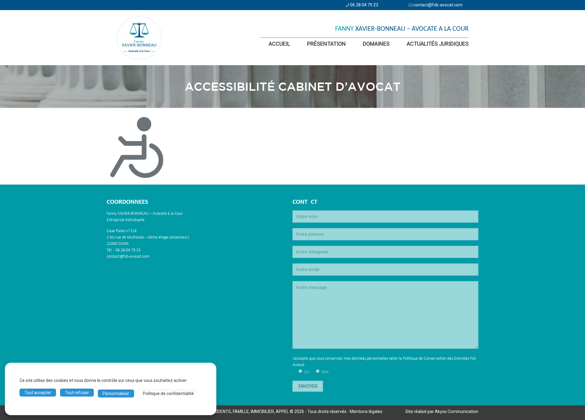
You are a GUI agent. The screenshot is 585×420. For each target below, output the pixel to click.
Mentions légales (366, 411)
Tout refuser (77, 392)
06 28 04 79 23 (364, 4)
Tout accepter (37, 392)
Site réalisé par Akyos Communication (441, 411)
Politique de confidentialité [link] (168, 393)
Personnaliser (116, 393)
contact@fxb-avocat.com (438, 4)
